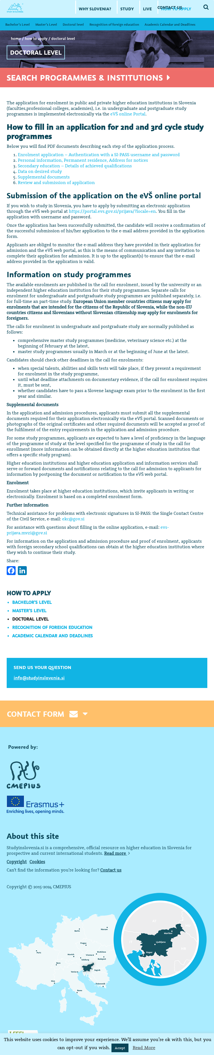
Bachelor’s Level (17, 24)
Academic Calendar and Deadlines (170, 24)
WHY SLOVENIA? (95, 8)
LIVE (147, 8)
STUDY (127, 8)
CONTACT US (169, 7)
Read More (144, 1047)
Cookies (37, 861)
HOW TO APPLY (36, 38)
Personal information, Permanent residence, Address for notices (83, 160)
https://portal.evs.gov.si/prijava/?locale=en (112, 211)
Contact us (110, 870)
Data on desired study (40, 171)
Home (16, 38)
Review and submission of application (56, 182)
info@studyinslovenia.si (39, 678)
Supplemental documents (44, 177)
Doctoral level (73, 24)
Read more (115, 853)
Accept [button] (120, 1048)
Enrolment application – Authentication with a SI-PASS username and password (99, 154)
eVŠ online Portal (127, 114)
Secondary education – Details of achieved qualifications (75, 165)
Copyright (17, 861)
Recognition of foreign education (114, 24)
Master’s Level (46, 24)
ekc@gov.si (73, 519)
